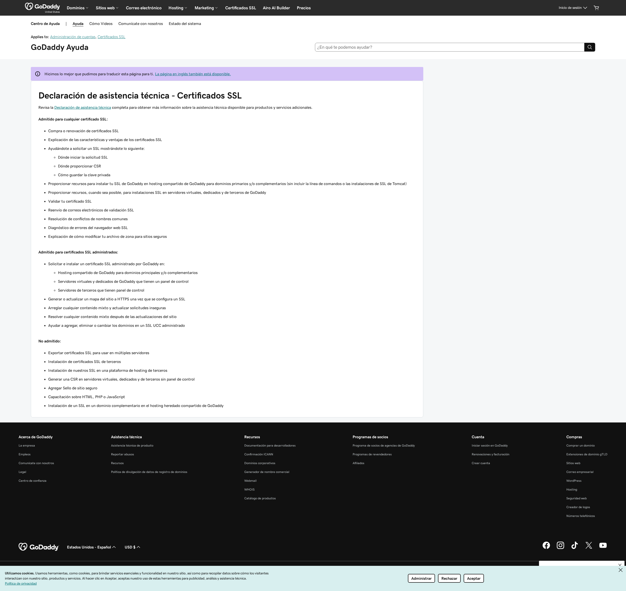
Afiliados (358, 463)
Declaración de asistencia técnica (82, 107)
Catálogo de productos (260, 498)
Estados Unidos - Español (89, 547)
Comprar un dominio (580, 445)
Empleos (25, 454)
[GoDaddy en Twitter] (588, 548)
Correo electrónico (144, 8)
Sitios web (573, 463)
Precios (304, 8)
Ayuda (78, 23)
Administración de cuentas (72, 37)
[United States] (42, 6)
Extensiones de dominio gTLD (586, 454)
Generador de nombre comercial (266, 471)
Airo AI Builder (276, 8)
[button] (619, 565)
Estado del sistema (185, 23)
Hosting (571, 489)
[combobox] (449, 47)
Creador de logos (578, 507)
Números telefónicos (580, 515)
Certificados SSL (240, 8)
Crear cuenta (481, 463)
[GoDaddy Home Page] (39, 547)
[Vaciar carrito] (596, 7)
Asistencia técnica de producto (132, 445)
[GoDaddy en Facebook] (546, 548)
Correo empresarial (579, 471)
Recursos (117, 463)
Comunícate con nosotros (140, 23)
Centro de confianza (32, 480)
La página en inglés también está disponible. (193, 74)
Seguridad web (576, 498)
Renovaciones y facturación (490, 454)
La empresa (27, 445)
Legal (22, 471)
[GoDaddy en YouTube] (603, 548)
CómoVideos (100, 23)
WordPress (573, 480)
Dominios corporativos (259, 463)
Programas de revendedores (372, 454)
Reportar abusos (122, 454)
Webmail (250, 480)
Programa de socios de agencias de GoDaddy (384, 445)
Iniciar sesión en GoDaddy (490, 445)
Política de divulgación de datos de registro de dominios (149, 471)
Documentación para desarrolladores (270, 445)
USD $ (130, 547)
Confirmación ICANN (258, 454)
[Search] (589, 47)
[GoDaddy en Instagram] (560, 548)
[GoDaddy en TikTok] (574, 548)
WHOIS (249, 489)
